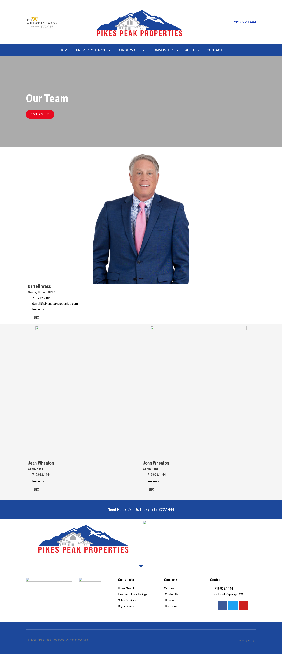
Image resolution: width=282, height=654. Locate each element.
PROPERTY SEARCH (91, 50)
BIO (36, 317)
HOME (64, 50)
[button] (109, 50)
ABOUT (190, 50)
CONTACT (214, 50)
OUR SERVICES (129, 50)
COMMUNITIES (162, 50)
